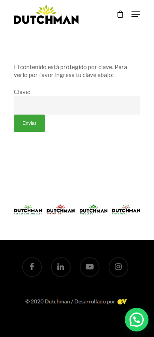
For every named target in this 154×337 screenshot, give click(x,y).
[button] (136, 319)
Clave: (22, 91)
